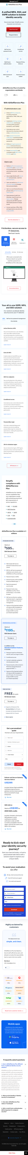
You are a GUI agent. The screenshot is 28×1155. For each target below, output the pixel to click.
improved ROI (14, 150)
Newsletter (6, 1142)
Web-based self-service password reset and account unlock (13, 565)
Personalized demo (14, 288)
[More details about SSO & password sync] (7, 73)
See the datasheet (13, 220)
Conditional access (11, 657)
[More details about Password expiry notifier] (20, 73)
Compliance (12, 1136)
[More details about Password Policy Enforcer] (20, 61)
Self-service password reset (13, 504)
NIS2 (14, 154)
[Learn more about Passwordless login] (14, 429)
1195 (8, 630)
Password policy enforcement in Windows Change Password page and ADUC (14, 666)
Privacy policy (21, 1136)
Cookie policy (8, 1139)
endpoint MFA (10, 210)
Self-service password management (15, 318)
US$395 (8, 782)
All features (13, 465)
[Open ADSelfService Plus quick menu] (26, 1153)
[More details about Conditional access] (20, 48)
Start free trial (13, 29)
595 (8, 548)
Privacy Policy (19, 768)
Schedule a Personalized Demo (13, 905)
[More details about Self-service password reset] (7, 48)
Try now (10, 556)
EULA (12, 1133)
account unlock (19, 167)
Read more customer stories (13, 1021)
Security (5, 1136)
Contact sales (14, 1142)
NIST (16, 152)
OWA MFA (18, 511)
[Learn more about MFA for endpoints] (14, 384)
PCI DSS (8, 154)
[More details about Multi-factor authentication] (7, 61)
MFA (4, 318)
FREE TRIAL (12, 1153)
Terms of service (19, 1133)
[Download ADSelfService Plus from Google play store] (14, 1047)
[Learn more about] (14, 406)
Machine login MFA (12, 508)
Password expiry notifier (12, 576)
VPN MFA (10, 511)
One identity (14, 321)
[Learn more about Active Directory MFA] (14, 336)
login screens (9, 199)
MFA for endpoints (15, 112)
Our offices (22, 1142)
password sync (10, 179)
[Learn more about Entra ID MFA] (14, 360)
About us (6, 1133)
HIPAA (20, 152)
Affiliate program (18, 1139)
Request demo (13, 35)
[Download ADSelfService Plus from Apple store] (14, 1053)
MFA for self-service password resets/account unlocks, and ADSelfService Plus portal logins (14, 572)
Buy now (9, 797)
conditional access (14, 133)
